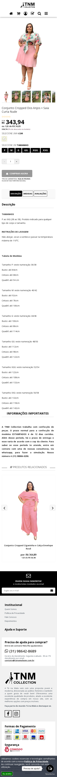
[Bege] (4, 138)
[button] (39, 13)
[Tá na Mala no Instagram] (16, 714)
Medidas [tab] (28, 193)
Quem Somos (11, 609)
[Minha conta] (25, 13)
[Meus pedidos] (32, 13)
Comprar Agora (18, 173)
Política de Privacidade (15, 613)
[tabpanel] (28, 330)
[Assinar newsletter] (51, 590)
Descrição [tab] (16, 193)
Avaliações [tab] (40, 193)
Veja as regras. (24, 179)
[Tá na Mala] (28, 4)
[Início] (11, 13)
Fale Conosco (11, 617)
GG (26, 150)
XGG (35, 150)
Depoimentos (11, 621)
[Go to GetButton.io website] (50, 774)
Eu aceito (7, 773)
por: (28, 556)
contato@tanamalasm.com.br (19, 660)
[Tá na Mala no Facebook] (9, 714)
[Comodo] (13, 749)
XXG (45, 150)
